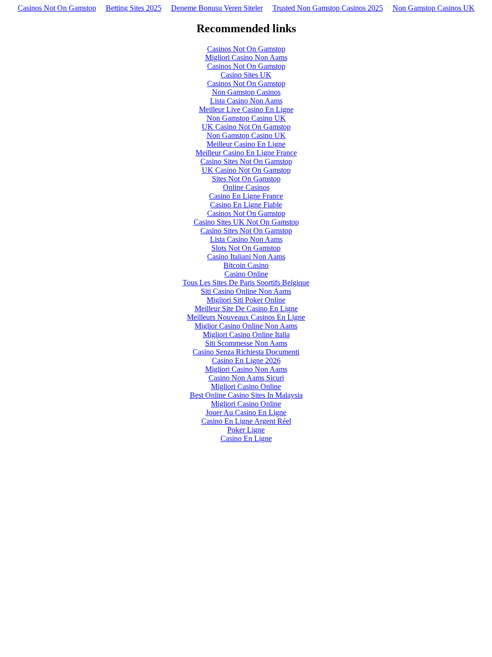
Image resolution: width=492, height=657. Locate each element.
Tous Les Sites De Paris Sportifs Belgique (246, 282)
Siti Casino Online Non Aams (246, 291)
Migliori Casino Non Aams (246, 57)
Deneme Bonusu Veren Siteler (217, 8)
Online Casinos (246, 187)
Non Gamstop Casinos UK (434, 8)
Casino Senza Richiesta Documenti (246, 352)
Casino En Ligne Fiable (246, 205)
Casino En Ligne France (246, 196)
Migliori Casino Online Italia (246, 334)
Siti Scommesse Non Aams (246, 343)
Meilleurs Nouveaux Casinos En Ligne (246, 317)
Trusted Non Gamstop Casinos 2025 (327, 8)
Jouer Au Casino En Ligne (246, 412)
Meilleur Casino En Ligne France (246, 153)
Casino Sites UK (246, 75)
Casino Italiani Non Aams (246, 257)
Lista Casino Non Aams (246, 101)
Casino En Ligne (246, 438)
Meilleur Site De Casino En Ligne (246, 308)
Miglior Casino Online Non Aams (246, 326)
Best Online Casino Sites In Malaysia (246, 395)
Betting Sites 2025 (133, 8)
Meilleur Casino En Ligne (246, 144)
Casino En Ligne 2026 (246, 360)
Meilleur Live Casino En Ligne (246, 109)
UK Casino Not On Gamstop (246, 127)
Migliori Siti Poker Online (246, 300)
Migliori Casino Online (246, 386)
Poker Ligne (246, 430)
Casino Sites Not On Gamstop (246, 161)
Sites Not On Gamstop (246, 179)
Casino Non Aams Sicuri (246, 378)
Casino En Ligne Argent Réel (246, 421)
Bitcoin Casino (246, 265)
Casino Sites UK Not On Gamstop (246, 222)
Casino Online (246, 274)
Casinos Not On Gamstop (57, 8)
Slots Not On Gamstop (246, 248)
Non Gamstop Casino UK (246, 118)
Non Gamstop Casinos (246, 92)
